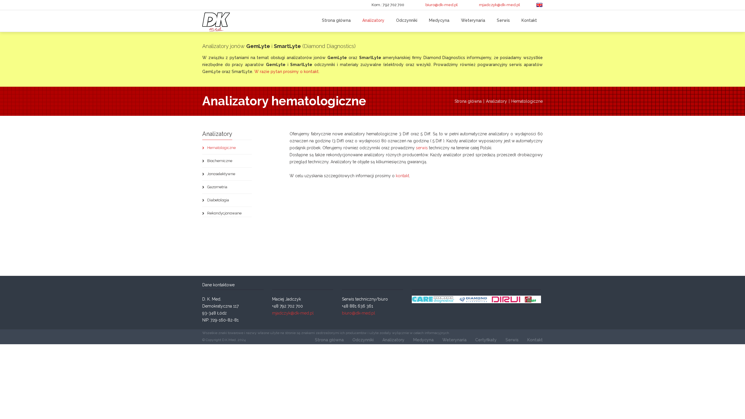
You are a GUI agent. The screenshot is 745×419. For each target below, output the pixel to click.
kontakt (402, 175)
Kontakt (529, 20)
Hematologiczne (527, 101)
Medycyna (439, 20)
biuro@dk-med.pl (441, 5)
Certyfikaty (486, 340)
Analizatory (373, 20)
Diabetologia (217, 200)
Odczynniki (406, 20)
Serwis (503, 20)
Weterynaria (473, 20)
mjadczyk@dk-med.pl (499, 5)
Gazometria (216, 187)
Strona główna (336, 20)
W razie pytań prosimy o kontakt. (287, 71)
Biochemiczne (219, 161)
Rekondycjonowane (224, 213)
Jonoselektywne (220, 174)
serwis (422, 147)
